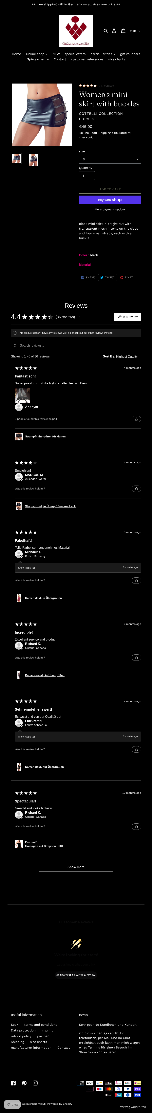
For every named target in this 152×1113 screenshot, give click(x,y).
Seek (14, 1025)
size (82, 151)
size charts (38, 1042)
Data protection (23, 1030)
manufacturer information (31, 1047)
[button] (78, 317)
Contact (63, 1047)
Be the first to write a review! (76, 975)
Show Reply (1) (26, 567)
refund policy (21, 1036)
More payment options (110, 209)
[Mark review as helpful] (136, 419)
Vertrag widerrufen (133, 1106)
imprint (47, 1030)
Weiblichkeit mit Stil (34, 1103)
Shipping (105, 133)
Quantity (85, 168)
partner (43, 1036)
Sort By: (109, 356)
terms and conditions (40, 1025)
